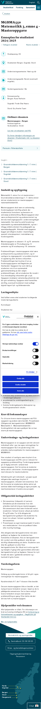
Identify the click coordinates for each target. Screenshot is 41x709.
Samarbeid (30, 8)
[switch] (36, 350)
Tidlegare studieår (10, 45)
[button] (38, 2)
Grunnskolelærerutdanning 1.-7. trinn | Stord (20, 180)
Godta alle (20, 378)
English (32, 2)
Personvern (20, 656)
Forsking (19, 8)
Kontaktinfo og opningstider (20, 635)
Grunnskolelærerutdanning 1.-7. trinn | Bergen (20, 165)
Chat (31, 706)
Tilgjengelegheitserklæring (20, 654)
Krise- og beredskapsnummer (20, 648)
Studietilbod (8, 8)
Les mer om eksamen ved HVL (19, 131)
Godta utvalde (20, 384)
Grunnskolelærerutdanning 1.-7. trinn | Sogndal (20, 172)
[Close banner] (38, 317)
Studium (7, 13)
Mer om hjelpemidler (9, 622)
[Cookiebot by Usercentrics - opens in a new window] (25, 316)
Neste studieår (32, 45)
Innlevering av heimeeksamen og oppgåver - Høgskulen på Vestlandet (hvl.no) (20, 614)
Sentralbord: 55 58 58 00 (22, 641)
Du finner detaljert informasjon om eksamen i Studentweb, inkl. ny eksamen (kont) (23, 138)
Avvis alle (20, 391)
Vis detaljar (30, 372)
